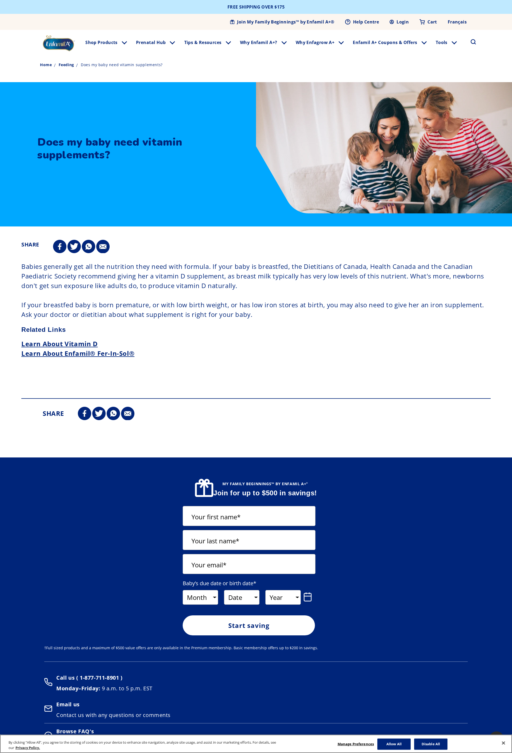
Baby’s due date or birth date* (219, 583)
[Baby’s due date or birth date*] (308, 597)
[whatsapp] (88, 247)
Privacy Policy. (27, 747)
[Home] (59, 43)
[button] (470, 42)
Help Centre (366, 22)
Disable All (431, 744)
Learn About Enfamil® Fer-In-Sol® (77, 353)
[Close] (503, 743)
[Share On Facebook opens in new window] (60, 247)
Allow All (394, 744)
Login (403, 22)
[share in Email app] (103, 247)
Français (457, 22)
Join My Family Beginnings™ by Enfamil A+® (285, 22)
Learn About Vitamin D (59, 343)
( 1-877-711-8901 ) (98, 677)
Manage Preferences (356, 744)
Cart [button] (432, 22)
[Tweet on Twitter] (74, 247)
